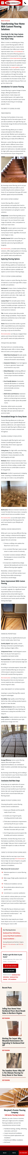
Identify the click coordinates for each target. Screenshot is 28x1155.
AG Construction (5, 248)
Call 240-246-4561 (9, 970)
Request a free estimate (9, 944)
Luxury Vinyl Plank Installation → (13, 936)
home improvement (15, 58)
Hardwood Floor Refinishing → (12, 933)
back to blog (5, 21)
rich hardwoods (18, 51)
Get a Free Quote (23, 1152)
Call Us (4, 1152)
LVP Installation (12, 979)
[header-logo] (13, 2)
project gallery (15, 67)
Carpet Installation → (9, 939)
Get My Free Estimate (11, 966)
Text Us (14, 1152)
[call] (25, 3)
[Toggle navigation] (2, 2)
